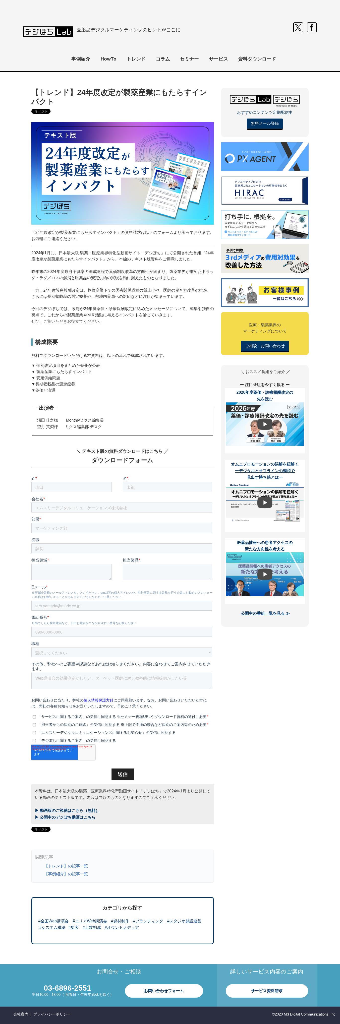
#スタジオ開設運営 (184, 921)
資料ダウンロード (257, 59)
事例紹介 (80, 59)
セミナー (189, 59)
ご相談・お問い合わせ (265, 346)
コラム (163, 59)
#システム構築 (52, 927)
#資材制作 (120, 921)
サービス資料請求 (267, 991)
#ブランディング (148, 921)
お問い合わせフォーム (164, 991)
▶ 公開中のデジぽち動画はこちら (65, 817)
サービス (218, 59)
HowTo (108, 59)
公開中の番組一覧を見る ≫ (265, 613)
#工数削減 (92, 927)
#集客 (73, 927)
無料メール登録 (265, 123)
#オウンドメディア (122, 927)
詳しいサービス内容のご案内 (266, 971)
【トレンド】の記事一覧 (66, 866)
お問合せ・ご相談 (119, 971)
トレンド (136, 59)
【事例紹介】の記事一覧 (66, 874)
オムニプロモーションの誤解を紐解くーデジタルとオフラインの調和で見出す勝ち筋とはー (265, 470)
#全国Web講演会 (53, 921)
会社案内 (20, 1014)
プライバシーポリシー (52, 1014)
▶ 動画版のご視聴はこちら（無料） (67, 810)
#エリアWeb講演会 (90, 921)
